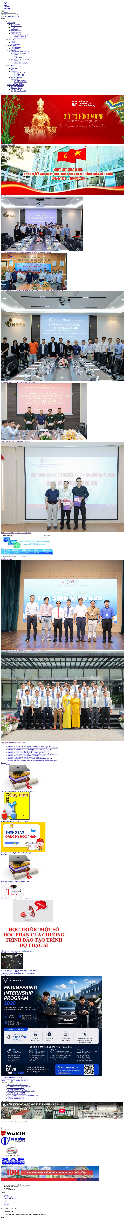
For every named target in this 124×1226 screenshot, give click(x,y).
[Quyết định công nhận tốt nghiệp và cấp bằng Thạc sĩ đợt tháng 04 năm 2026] (22, 880)
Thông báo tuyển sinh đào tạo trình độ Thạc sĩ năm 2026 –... (17, 899)
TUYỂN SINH (11, 45)
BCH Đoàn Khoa (19, 74)
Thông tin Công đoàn (20, 36)
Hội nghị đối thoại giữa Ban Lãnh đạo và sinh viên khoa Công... (18, 973)
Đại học (13, 42)
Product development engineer (15, 1088)
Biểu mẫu (13, 69)
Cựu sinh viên (14, 79)
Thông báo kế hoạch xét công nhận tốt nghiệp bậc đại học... (17, 791)
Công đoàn (14, 33)
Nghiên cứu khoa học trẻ (20, 62)
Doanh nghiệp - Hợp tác (7, 975)
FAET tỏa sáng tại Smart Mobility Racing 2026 (13, 972)
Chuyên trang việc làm (10, 1198)
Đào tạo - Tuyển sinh (6, 854)
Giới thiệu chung (15, 24)
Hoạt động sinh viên (16, 77)
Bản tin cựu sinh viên (20, 80)
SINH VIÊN (10, 65)
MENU (3, 18)
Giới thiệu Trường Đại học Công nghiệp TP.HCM (14, 1121)
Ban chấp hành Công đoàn (21, 35)
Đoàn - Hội (14, 71)
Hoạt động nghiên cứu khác (21, 63)
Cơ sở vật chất (14, 27)
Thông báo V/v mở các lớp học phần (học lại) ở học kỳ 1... (16, 853)
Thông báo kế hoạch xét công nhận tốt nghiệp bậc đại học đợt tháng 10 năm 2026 (29, 746)
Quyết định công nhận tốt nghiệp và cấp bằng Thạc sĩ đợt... (16, 881)
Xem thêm (3, 763)
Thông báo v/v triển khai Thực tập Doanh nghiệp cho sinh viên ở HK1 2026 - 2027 (29, 749)
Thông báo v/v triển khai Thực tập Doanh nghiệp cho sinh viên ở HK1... (20, 970)
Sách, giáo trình (18, 57)
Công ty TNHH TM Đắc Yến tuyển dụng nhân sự (14, 1080)
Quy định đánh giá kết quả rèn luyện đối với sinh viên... (15, 821)
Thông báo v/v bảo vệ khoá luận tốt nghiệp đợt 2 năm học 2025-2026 (25, 752)
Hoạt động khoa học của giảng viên (20, 53)
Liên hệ (6, 1205)
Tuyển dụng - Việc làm (7, 1082)
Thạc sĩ (13, 41)
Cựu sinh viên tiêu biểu (20, 82)
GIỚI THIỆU (11, 23)
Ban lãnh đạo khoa (16, 30)
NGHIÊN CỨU (11, 50)
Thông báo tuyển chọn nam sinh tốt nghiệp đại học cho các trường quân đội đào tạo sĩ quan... (32, 760)
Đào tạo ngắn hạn (15, 44)
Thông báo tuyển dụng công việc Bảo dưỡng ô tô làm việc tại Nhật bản (26, 755)
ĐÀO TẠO (10, 39)
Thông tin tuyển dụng (16, 88)
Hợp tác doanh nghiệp (17, 86)
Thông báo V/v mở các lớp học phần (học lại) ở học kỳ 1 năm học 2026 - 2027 (28, 751)
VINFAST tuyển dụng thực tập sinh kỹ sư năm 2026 (15, 1077)
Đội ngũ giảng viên (16, 32)
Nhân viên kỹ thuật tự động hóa (16, 1089)
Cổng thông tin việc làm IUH (18, 91)
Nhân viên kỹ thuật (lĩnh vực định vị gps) (18, 1098)
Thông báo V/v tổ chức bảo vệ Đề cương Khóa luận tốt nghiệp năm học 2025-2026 (29, 758)
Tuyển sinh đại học (16, 47)
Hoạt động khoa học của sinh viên (20, 59)
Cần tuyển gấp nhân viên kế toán (16, 1092)
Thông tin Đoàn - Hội (20, 73)
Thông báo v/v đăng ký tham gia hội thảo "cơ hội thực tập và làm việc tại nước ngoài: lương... (32, 754)
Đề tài (15, 56)
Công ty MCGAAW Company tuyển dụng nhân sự (14, 1079)
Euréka (16, 60)
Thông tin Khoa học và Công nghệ (20, 51)
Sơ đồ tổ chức (14, 29)
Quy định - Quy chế (16, 66)
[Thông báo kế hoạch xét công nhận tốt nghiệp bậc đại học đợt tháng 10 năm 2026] (22, 790)
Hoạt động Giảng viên (20, 38)
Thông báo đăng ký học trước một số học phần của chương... (17, 951)
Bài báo (16, 54)
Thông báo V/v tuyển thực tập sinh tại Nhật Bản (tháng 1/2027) (24, 757)
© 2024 (3, 1214)
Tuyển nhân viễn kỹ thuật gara (15, 1097)
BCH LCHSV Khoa (19, 76)
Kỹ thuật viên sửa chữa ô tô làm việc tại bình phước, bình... (23, 1095)
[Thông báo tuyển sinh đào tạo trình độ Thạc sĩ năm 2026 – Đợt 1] (12, 897)
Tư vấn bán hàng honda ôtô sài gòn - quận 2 (19, 1086)
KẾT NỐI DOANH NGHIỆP (15, 85)
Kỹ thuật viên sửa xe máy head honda (17, 1085)
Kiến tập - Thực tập (16, 89)
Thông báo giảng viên (10, 1197)
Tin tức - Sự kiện (5, 764)
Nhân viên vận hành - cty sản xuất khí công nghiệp (21, 1091)
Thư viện (6, 1204)
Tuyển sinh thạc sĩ (15, 48)
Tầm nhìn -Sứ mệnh (16, 26)
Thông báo (14, 68)
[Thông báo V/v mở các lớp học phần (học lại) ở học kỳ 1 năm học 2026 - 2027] (23, 851)
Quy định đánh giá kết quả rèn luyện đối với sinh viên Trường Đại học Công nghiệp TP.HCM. (32, 748)
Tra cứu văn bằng (19, 83)
